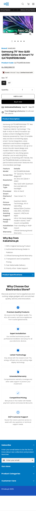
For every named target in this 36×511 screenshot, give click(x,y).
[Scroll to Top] (32, 500)
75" (4, 83)
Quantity (5, 90)
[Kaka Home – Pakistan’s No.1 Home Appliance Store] (6, 4)
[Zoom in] (30, 34)
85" (10, 83)
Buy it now (18, 102)
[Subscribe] (32, 460)
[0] (28, 4)
